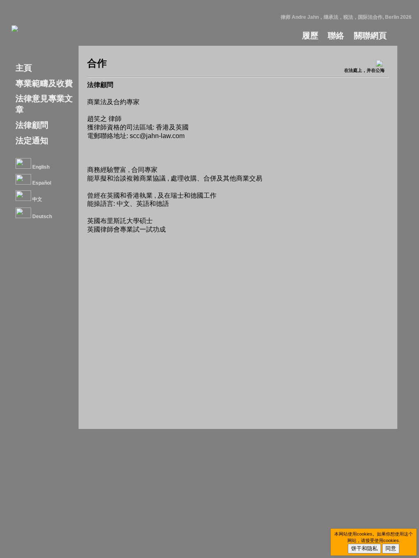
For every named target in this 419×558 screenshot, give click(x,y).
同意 (390, 548)
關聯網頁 (370, 35)
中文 (36, 199)
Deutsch (41, 216)
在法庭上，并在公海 (364, 70)
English (40, 167)
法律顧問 (32, 125)
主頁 (24, 67)
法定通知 (32, 140)
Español (41, 183)
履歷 (310, 35)
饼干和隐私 (364, 548)
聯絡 (336, 35)
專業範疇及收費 (44, 83)
